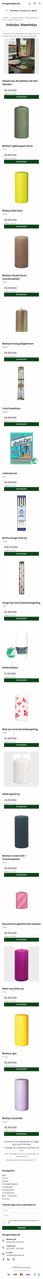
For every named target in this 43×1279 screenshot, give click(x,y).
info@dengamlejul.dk (15, 1255)
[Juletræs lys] (21, 450)
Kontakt (5, 1181)
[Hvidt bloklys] (21, 644)
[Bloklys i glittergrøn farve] (21, 122)
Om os (5, 1178)
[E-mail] (21, 1215)
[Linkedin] (8, 1260)
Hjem (4, 1175)
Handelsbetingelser (10, 1184)
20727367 (10, 1248)
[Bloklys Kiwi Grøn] (21, 187)
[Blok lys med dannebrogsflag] (21, 706)
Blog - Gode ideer (9, 1196)
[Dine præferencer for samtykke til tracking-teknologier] (39, 1275)
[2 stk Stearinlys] (21, 385)
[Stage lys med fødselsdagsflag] (21, 579)
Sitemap (5, 1199)
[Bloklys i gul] (21, 1030)
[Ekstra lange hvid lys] (21, 515)
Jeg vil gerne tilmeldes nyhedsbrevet (23, 1220)
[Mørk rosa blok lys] (21, 965)
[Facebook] (3, 1260)
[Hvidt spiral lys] (21, 771)
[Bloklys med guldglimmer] (21, 320)
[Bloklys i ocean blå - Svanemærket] (21, 832)
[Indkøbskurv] (34, 3)
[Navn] (21, 1210)
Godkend (21, 1228)
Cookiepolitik (7, 1187)
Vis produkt (21, 97)
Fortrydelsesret (8, 1193)
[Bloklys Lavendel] (21, 1095)
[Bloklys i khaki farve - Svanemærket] (21, 252)
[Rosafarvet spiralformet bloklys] (21, 900)
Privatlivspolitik (8, 1190)
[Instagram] (13, 1260)
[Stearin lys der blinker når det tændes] (21, 57)
